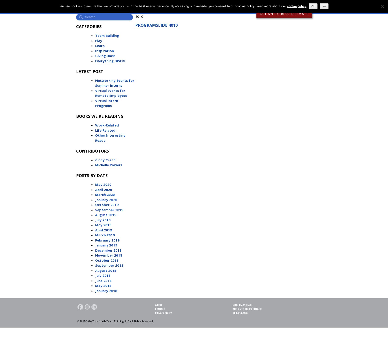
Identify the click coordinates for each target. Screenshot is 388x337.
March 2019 (105, 235)
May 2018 (103, 285)
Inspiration (104, 51)
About (158, 305)
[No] (382, 6)
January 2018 (106, 290)
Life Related (105, 130)
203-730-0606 (240, 313)
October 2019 (107, 204)
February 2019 (107, 240)
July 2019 (102, 220)
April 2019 (103, 230)
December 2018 (108, 250)
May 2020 (103, 184)
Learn (100, 45)
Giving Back (105, 55)
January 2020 (106, 199)
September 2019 (109, 210)
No (324, 6)
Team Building (107, 35)
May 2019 (103, 225)
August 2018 (105, 270)
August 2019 (105, 215)
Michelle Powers (108, 165)
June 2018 (103, 280)
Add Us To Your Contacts (247, 309)
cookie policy (296, 6)
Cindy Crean (105, 160)
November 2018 (108, 255)
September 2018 (109, 265)
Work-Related (107, 125)
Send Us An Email (243, 305)
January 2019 (106, 245)
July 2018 (102, 275)
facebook (80, 307)
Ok (313, 6)
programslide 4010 (156, 25)
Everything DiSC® (110, 61)
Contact (160, 309)
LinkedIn (94, 307)
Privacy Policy (163, 313)
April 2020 (103, 189)
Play (98, 40)
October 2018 (107, 260)
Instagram (87, 307)
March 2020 (105, 194)
